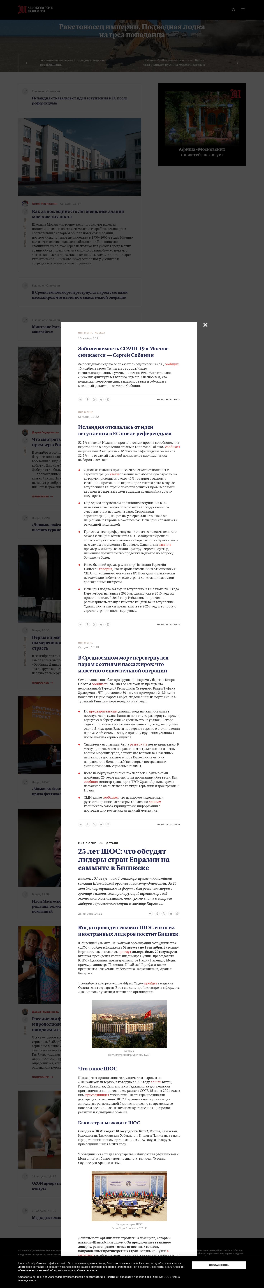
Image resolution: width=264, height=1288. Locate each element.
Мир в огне (85, 332)
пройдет (150, 983)
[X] (94, 399)
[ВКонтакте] (80, 399)
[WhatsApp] (107, 399)
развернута (139, 744)
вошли (156, 1082)
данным (155, 802)
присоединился (97, 1095)
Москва (100, 332)
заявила (165, 545)
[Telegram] (101, 399)
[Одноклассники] (87, 399)
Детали (112, 843)
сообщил (172, 364)
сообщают (110, 798)
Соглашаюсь (219, 1265)
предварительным (103, 711)
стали (114, 474)
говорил (105, 569)
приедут (125, 952)
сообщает (172, 447)
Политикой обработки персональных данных (134, 1276)
